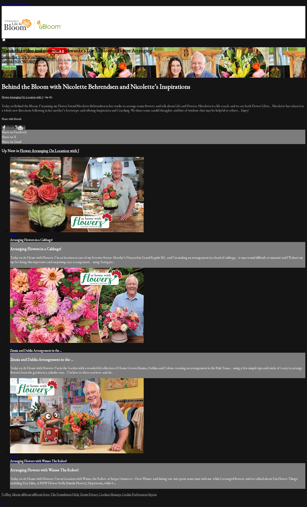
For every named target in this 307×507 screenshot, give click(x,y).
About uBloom (21, 494)
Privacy (94, 494)
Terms (84, 494)
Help (76, 494)
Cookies (104, 494)
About (44, 45)
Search (20, 45)
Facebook (8, 127)
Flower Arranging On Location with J (22, 97)
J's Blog (32, 45)
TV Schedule (62, 45)
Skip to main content (15, 4)
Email (21, 127)
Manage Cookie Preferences (129, 494)
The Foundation (61, 494)
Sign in (49, 57)
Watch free (9, 68)
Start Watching (31, 57)
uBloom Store (41, 494)
